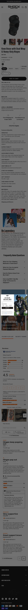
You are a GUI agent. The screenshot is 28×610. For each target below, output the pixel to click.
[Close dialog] (26, 295)
